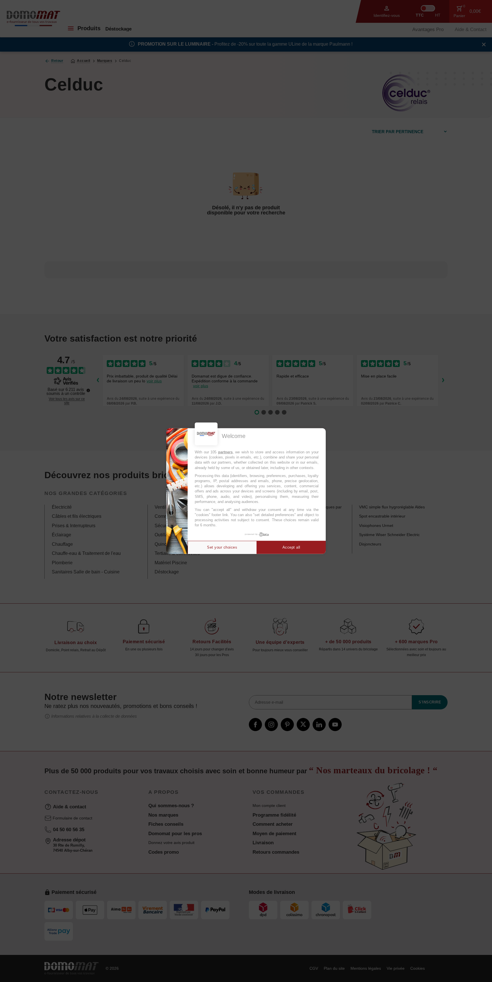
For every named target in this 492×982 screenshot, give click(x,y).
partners (225, 452)
